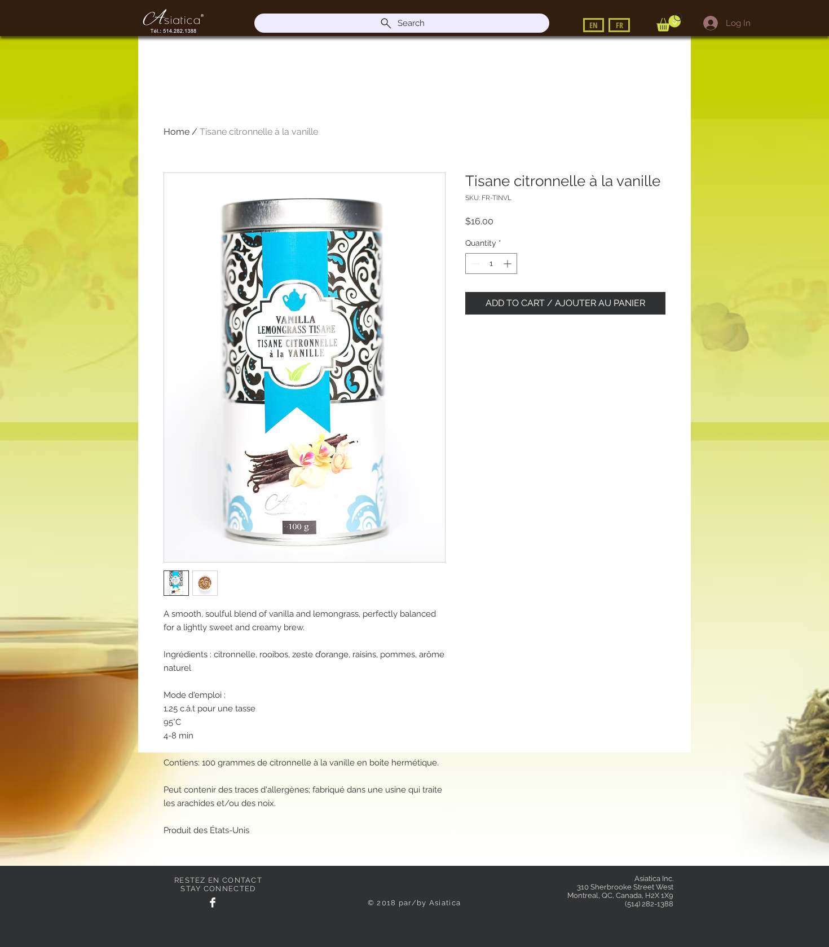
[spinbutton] (491, 263)
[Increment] (508, 263)
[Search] (679, 18)
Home (176, 131)
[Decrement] (474, 263)
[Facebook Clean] (213, 902)
